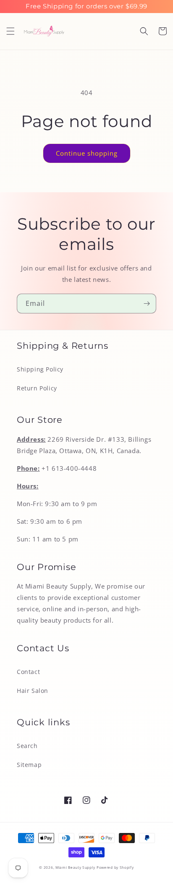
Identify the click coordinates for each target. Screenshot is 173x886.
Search (27, 746)
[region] (86, 6)
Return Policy (37, 388)
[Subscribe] (146, 303)
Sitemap (29, 765)
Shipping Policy (40, 369)
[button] (10, 31)
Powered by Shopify (115, 867)
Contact (28, 672)
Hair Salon (32, 691)
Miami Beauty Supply (75, 867)
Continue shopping (87, 153)
